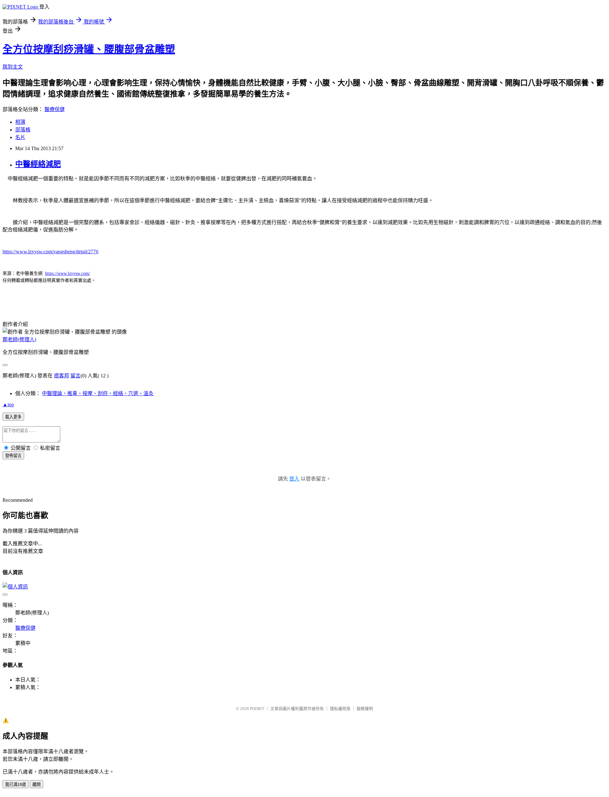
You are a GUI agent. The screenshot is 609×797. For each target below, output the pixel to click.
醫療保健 (54, 109)
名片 (20, 137)
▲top (8, 404)
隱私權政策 (340, 708)
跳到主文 (13, 67)
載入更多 (13, 417)
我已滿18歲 (15, 784)
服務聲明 (365, 708)
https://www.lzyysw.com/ (67, 273)
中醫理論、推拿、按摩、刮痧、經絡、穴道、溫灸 (98, 393)
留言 (75, 375)
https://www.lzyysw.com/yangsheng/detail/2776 (50, 251)
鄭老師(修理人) (19, 339)
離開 (36, 784)
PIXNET (257, 708)
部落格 (22, 129)
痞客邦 (61, 375)
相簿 (20, 122)
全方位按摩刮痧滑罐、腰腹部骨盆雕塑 (89, 49)
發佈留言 (13, 455)
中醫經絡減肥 (38, 164)
